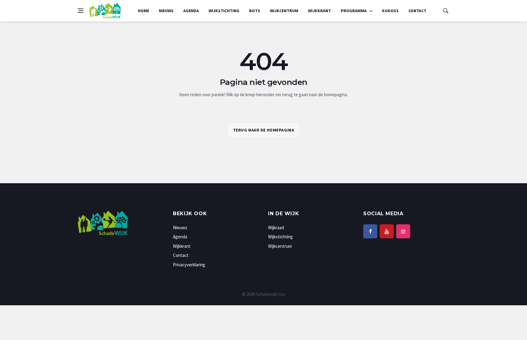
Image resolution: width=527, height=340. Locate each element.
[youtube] (387, 231)
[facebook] (370, 231)
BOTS (254, 10)
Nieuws (166, 10)
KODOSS (390, 10)
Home (143, 10)
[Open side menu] (80, 11)
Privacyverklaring (189, 265)
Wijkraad (276, 227)
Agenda (191, 10)
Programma (354, 10)
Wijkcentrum (284, 10)
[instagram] (403, 231)
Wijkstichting (224, 10)
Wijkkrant (319, 10)
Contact (417, 10)
